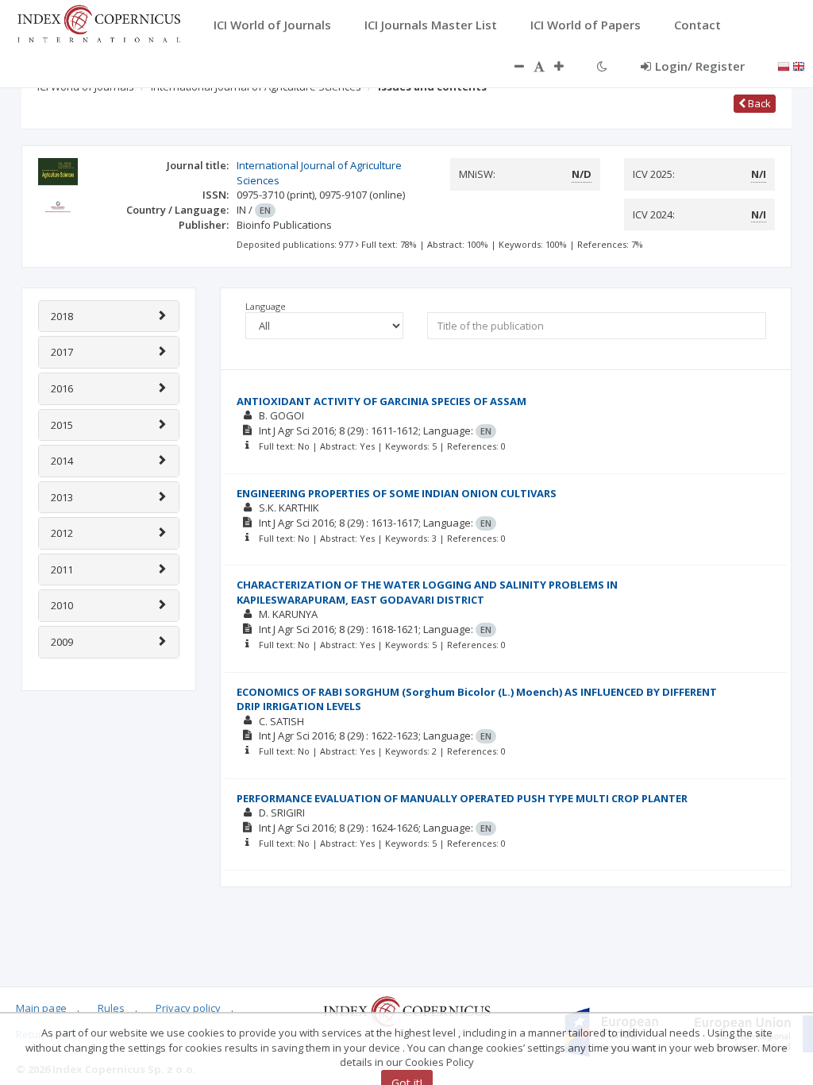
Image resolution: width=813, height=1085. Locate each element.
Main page (41, 1008)
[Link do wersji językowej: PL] (783, 65)
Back (758, 103)
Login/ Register (700, 66)
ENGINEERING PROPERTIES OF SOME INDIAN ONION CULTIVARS (397, 493)
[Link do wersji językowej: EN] (798, 65)
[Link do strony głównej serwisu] (98, 22)
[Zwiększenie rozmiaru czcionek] (566, 66)
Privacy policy (188, 1008)
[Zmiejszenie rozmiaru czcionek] (511, 66)
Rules (111, 1008)
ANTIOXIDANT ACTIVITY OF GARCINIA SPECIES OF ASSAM (381, 401)
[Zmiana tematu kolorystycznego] (602, 66)
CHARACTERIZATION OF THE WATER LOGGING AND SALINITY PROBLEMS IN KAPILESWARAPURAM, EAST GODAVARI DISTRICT (427, 592)
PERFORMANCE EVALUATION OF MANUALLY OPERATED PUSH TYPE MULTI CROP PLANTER (462, 798)
